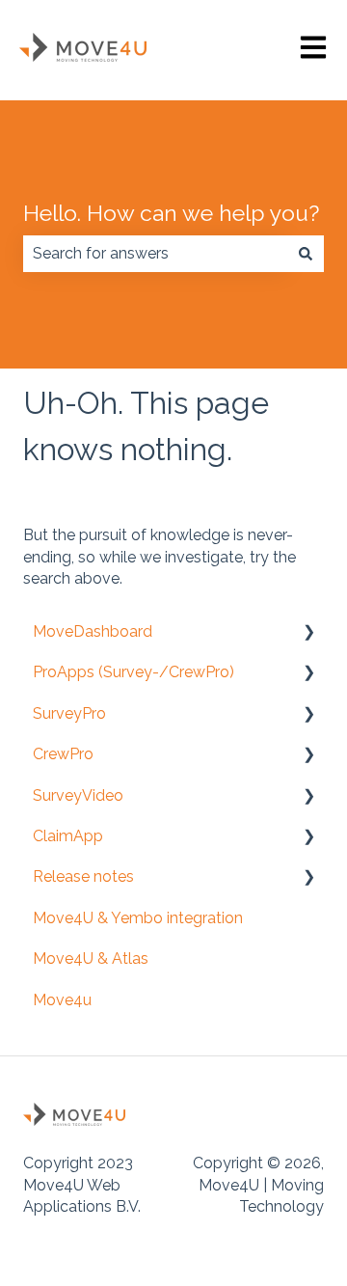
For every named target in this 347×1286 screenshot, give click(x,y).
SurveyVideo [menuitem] (78, 795)
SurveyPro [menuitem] (69, 713)
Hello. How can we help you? (171, 213)
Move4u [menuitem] (62, 1000)
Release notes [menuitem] (83, 876)
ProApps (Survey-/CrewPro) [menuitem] (133, 672)
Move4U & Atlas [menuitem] (90, 958)
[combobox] (155, 253)
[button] (308, 633)
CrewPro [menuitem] (63, 754)
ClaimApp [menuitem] (68, 836)
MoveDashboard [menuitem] (92, 631)
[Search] (305, 253)
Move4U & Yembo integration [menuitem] (138, 918)
